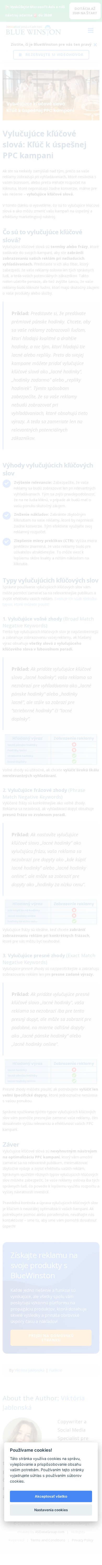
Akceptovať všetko (51, 1496)
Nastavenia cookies (51, 1510)
